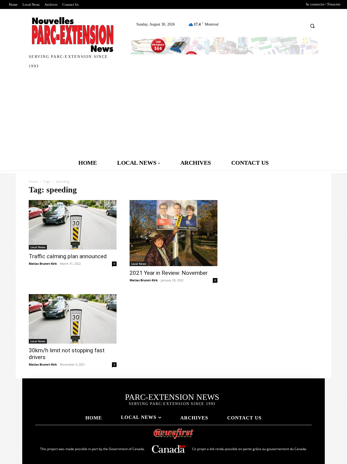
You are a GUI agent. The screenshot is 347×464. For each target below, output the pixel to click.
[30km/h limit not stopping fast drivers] (73, 319)
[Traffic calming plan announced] (73, 225)
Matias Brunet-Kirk (43, 263)
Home (33, 181)
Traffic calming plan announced (68, 256)
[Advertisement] (173, 114)
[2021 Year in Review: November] (173, 233)
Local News (37, 247)
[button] (312, 26)
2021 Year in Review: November (169, 273)
